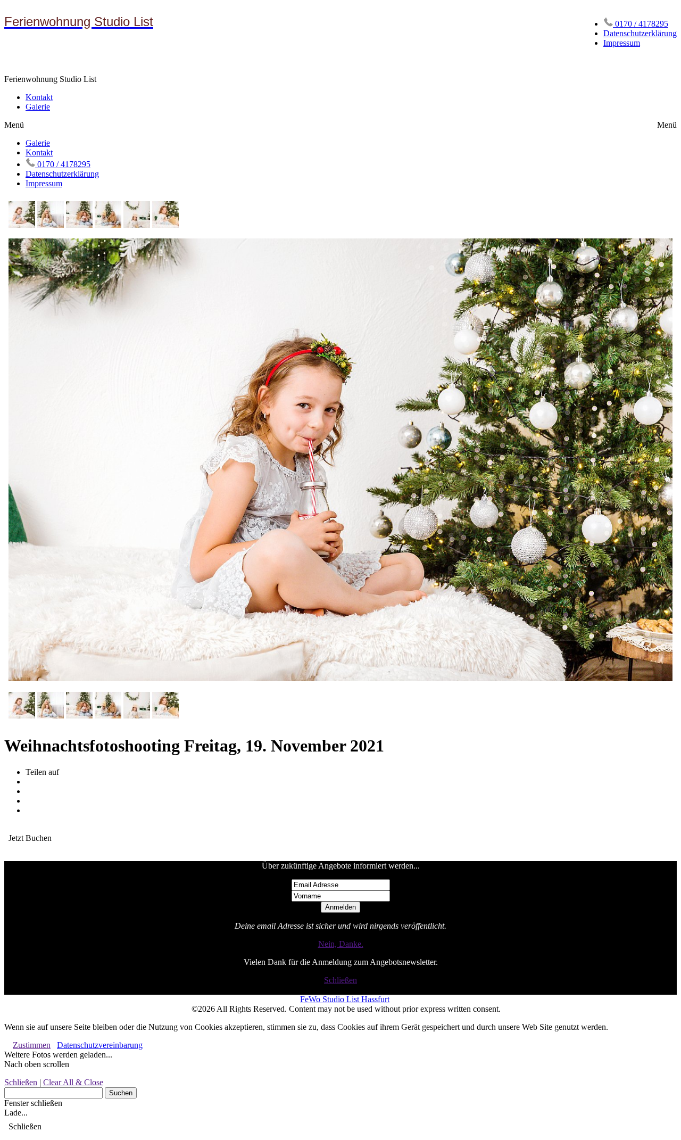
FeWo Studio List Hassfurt (344, 999)
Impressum (621, 42)
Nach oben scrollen (36, 1064)
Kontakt (39, 97)
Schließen (340, 980)
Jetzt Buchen (30, 837)
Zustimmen (32, 1045)
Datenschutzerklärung (640, 33)
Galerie (38, 106)
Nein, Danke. (340, 943)
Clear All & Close (73, 1082)
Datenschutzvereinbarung (100, 1045)
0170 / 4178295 (640, 23)
